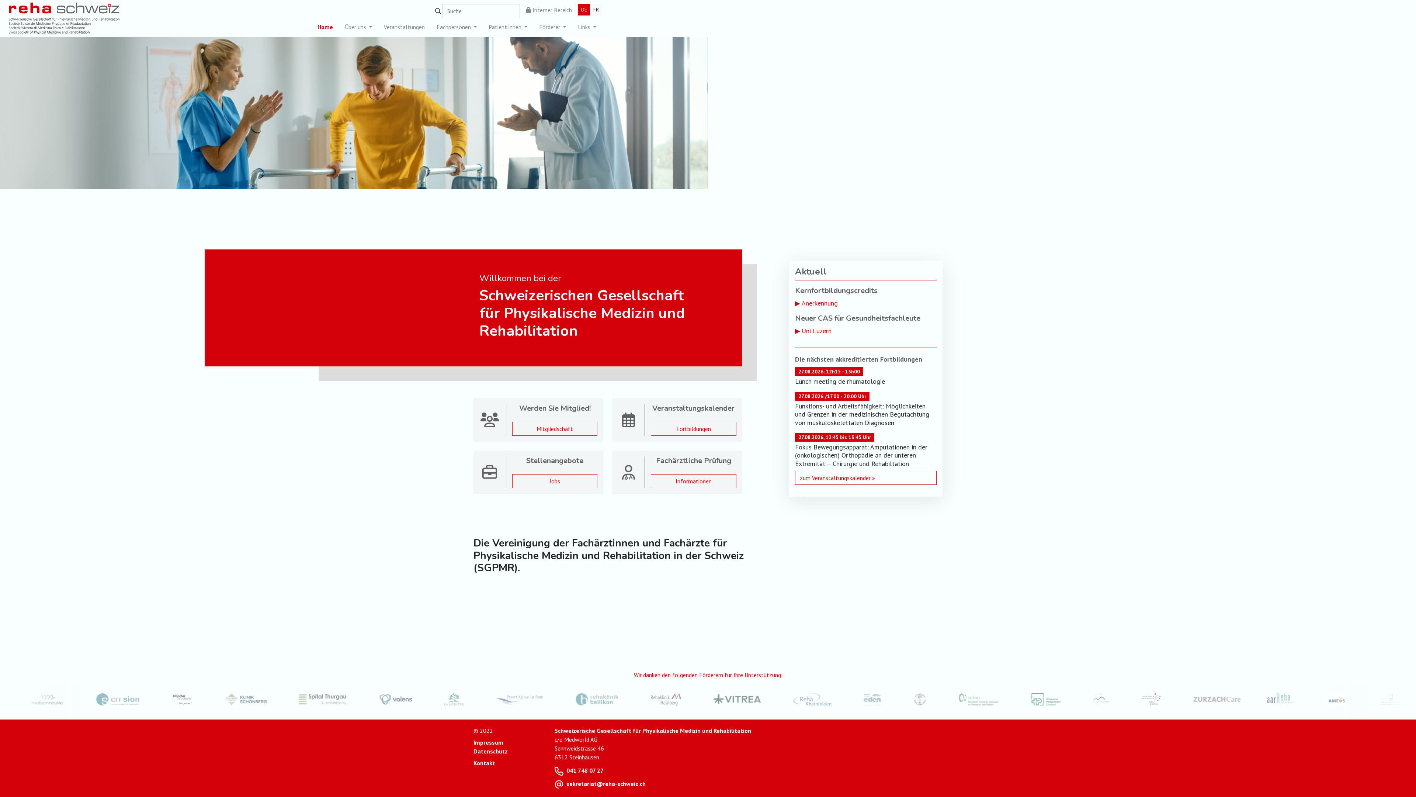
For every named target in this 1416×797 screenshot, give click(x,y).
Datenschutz (490, 751)
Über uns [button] (356, 27)
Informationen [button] (694, 481)
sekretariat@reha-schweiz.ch (606, 783)
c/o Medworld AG (576, 739)
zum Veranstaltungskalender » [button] (837, 478)
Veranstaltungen (404, 27)
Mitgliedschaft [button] (555, 428)
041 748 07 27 (585, 770)
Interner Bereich (551, 10)
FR (596, 9)
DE (584, 9)
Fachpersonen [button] (454, 27)
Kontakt (484, 763)
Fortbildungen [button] (693, 428)
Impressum (488, 742)
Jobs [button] (554, 481)
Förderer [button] (550, 27)
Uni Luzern (817, 331)
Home (325, 27)
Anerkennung (820, 303)
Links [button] (585, 27)
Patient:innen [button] (506, 27)
